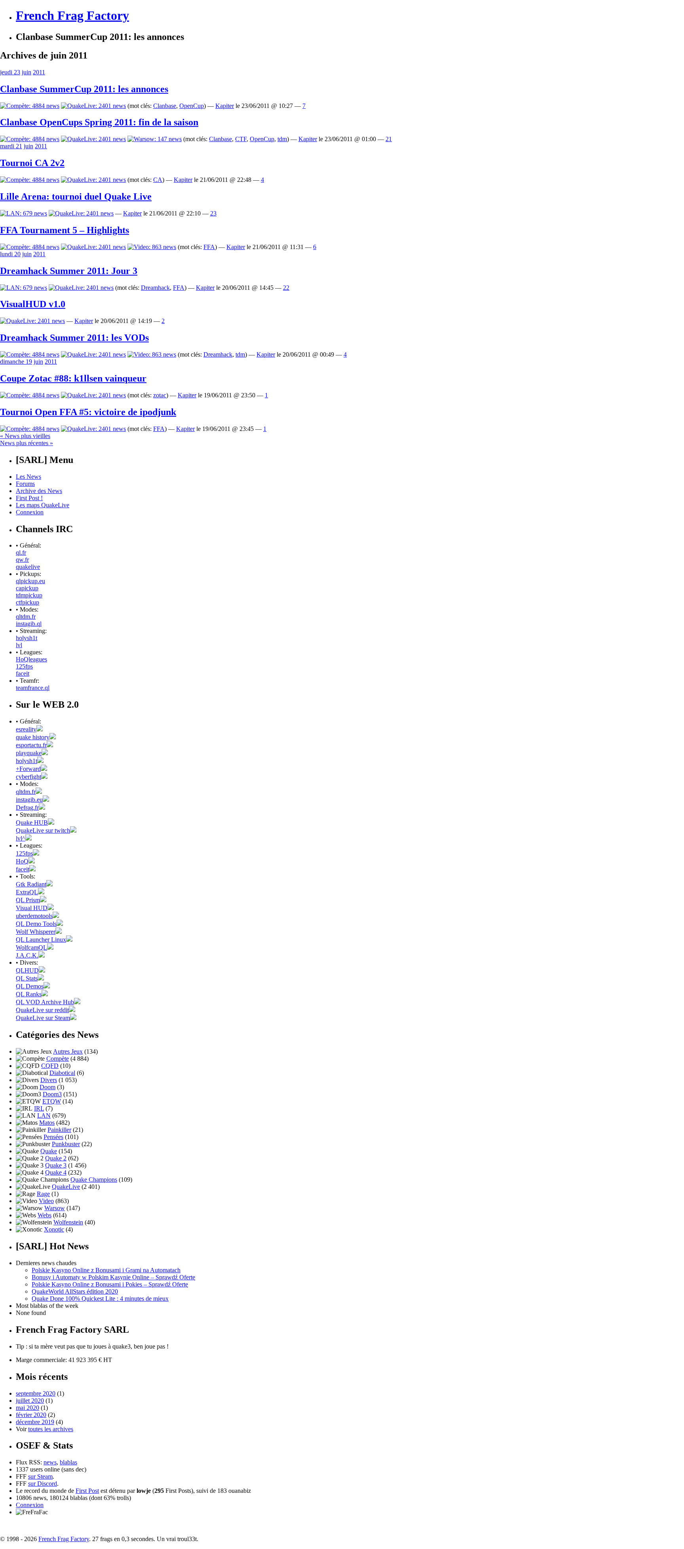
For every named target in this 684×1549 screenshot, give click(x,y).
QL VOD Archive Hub (45, 1002)
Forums (25, 483)
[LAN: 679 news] (23, 213)
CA (157, 179)
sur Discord (42, 1483)
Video (46, 1201)
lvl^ (20, 838)
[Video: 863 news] (151, 247)
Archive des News (39, 490)
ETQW (51, 1101)
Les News (28, 476)
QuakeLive (66, 1186)
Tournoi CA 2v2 (32, 163)
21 (389, 139)
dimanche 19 (16, 361)
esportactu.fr (31, 745)
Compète (57, 1058)
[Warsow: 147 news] (154, 139)
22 (286, 287)
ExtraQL (27, 892)
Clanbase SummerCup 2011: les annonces (84, 89)
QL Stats (27, 978)
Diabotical (62, 1072)
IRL (39, 1108)
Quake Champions (93, 1179)
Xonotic (54, 1229)
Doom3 (52, 1094)
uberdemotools (34, 915)
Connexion (30, 512)
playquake (29, 753)
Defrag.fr (27, 807)
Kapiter (224, 105)
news (50, 1462)
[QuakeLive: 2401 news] (93, 105)
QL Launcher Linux (41, 939)
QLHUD (27, 970)
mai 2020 (27, 1407)
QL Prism (28, 900)
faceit (22, 673)
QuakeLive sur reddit (42, 1010)
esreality (26, 729)
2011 (39, 72)
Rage (43, 1193)
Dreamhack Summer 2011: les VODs (74, 337)
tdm (282, 139)
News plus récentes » (26, 443)
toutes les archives (50, 1429)
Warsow (54, 1208)
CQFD (50, 1065)
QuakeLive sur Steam (43, 1017)
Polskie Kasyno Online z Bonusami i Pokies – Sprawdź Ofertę (110, 1284)
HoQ (22, 861)
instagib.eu (29, 799)
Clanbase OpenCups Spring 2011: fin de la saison (99, 122)
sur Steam (40, 1476)
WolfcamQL (31, 947)
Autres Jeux (68, 1051)
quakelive (28, 566)
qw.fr (22, 559)
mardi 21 (11, 146)
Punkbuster (66, 1144)
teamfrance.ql (32, 687)
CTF (241, 139)
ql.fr (21, 552)
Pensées (53, 1136)
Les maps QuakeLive (42, 505)
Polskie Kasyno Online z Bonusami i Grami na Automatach (106, 1270)
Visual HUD (32, 908)
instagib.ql (29, 623)
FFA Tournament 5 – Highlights (64, 230)
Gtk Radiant (31, 884)
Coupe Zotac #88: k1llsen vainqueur (73, 378)
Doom (47, 1087)
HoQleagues (31, 659)
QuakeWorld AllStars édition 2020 (75, 1291)
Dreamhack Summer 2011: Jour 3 (68, 271)
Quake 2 (55, 1158)
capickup (27, 588)
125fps (24, 666)
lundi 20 (10, 254)
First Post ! (29, 498)
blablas (68, 1462)
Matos (47, 1122)
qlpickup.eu (30, 581)
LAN (44, 1115)
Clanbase (164, 105)
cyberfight (28, 776)
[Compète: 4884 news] (29, 105)
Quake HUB (32, 822)
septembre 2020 (35, 1393)
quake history (32, 737)
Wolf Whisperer (35, 931)
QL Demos (30, 986)
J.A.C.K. (27, 955)
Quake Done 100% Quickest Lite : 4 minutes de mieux (100, 1298)
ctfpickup (27, 602)
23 (213, 213)
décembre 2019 (35, 1422)
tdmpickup (29, 595)
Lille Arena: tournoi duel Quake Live (76, 196)
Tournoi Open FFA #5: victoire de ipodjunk (88, 412)
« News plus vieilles (25, 436)
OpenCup (191, 105)
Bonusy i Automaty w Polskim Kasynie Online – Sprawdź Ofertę (113, 1277)
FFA (209, 247)
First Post (87, 1490)
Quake (48, 1151)
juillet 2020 (30, 1400)
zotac (159, 395)
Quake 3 (55, 1165)
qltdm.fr (26, 616)
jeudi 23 (10, 72)
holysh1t (26, 638)
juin (26, 72)
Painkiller (59, 1129)
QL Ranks (29, 994)
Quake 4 (55, 1172)
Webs (44, 1215)
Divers (48, 1080)
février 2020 (31, 1414)
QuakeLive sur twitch (43, 830)
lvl (19, 645)
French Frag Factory (72, 15)
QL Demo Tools (36, 923)
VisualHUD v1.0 (32, 304)
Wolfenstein (68, 1222)
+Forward (28, 768)
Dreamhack (155, 287)
